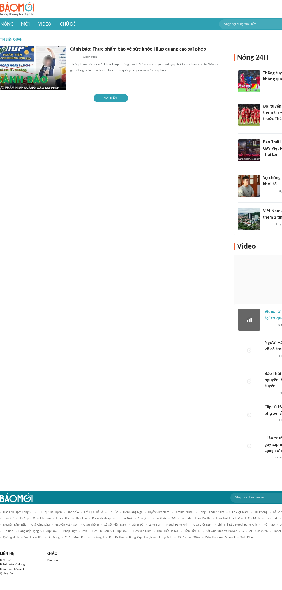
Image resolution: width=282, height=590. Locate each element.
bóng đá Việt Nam (211, 512)
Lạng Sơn (155, 525)
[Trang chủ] (17, 9)
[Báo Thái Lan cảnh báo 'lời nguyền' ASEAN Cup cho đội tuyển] (249, 382)
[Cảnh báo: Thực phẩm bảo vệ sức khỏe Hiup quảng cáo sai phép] (33, 68)
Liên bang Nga (133, 512)
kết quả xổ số (93, 512)
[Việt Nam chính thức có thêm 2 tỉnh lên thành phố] (249, 219)
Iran (84, 531)
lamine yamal (184, 512)
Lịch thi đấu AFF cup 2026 (110, 531)
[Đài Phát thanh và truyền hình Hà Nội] (270, 393)
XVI (173, 518)
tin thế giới (124, 518)
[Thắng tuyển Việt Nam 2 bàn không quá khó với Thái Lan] (249, 81)
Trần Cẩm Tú (192, 531)
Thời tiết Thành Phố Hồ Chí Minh (238, 518)
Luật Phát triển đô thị (196, 518)
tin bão (8, 531)
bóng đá (137, 525)
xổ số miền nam (115, 525)
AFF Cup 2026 (258, 531)
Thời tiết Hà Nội (168, 531)
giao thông (91, 525)
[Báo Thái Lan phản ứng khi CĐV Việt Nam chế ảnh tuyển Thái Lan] (249, 150)
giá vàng (54, 537)
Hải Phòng (260, 512)
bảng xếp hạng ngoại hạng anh (150, 537)
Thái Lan (81, 518)
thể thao (268, 525)
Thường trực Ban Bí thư (107, 537)
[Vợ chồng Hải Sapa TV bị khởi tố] (249, 186)
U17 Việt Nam (239, 512)
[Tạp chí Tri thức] (268, 458)
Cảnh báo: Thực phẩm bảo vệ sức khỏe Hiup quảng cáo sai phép (138, 49)
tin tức (113, 512)
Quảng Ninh (11, 537)
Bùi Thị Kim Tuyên (50, 512)
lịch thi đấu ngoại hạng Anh (237, 525)
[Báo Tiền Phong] (270, 325)
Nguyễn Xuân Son (66, 525)
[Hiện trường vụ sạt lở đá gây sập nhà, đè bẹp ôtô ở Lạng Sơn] (249, 446)
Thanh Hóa (63, 518)
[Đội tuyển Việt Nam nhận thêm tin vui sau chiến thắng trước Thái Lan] (249, 115)
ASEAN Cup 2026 (188, 537)
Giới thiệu (6, 560)
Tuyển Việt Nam (158, 512)
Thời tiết (271, 518)
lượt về (161, 518)
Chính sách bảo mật (12, 569)
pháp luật (70, 531)
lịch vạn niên (142, 531)
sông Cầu (144, 518)
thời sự (8, 518)
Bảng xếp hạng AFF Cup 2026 (38, 531)
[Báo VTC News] (269, 191)
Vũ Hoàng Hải (33, 537)
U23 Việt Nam (203, 525)
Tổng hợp (52, 560)
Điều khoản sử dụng (12, 564)
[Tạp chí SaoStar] (268, 86)
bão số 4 (73, 512)
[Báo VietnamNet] (267, 224)
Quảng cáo (6, 573)
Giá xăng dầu (40, 525)
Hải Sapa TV (27, 518)
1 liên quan (90, 57)
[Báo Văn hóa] (268, 126)
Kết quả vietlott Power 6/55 (225, 531)
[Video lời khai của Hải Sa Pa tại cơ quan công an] (249, 320)
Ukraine (45, 518)
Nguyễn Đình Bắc (14, 525)
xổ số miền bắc (75, 537)
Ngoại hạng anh (177, 525)
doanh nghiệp (101, 518)
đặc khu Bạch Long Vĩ (17, 512)
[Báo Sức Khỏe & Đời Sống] (75, 57)
